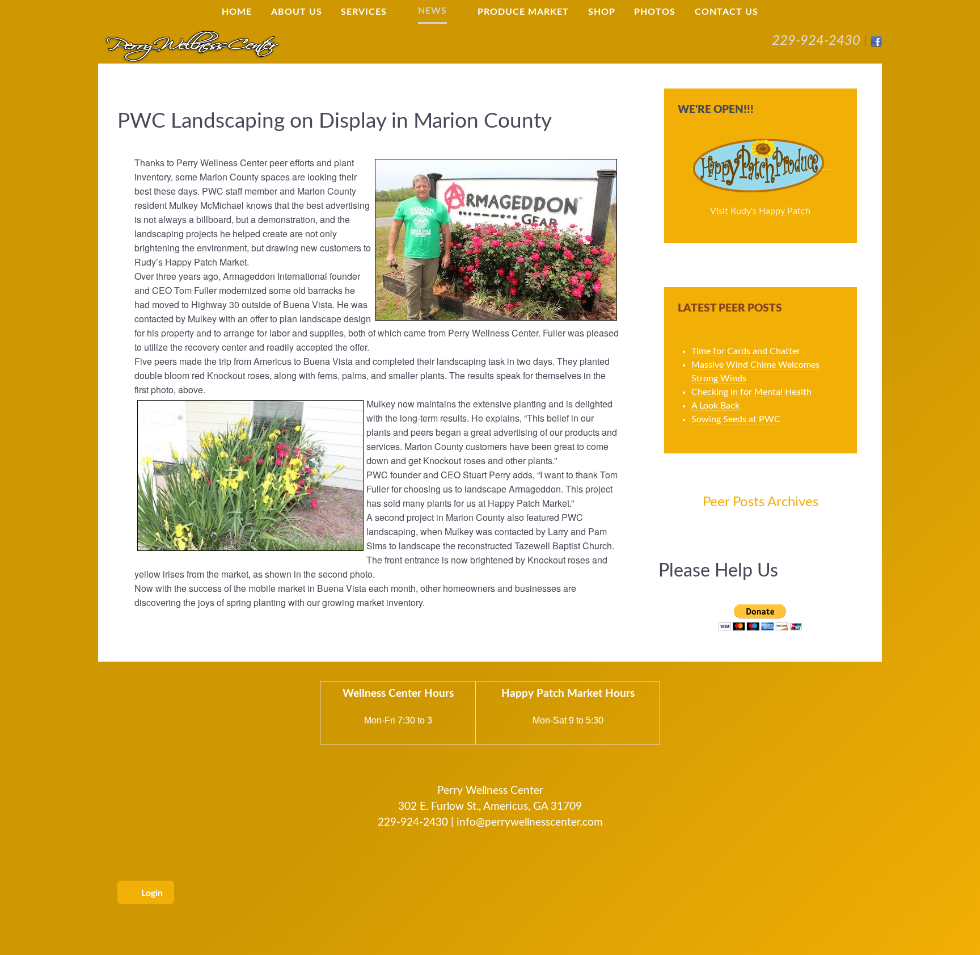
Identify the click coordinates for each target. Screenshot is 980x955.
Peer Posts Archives (760, 502)
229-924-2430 (816, 41)
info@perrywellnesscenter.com (530, 822)
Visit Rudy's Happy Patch (760, 211)
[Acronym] (191, 45)
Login (151, 893)
